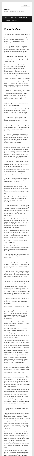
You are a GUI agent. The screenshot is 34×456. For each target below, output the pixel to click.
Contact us (14, 20)
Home (6, 17)
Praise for (23, 17)
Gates (7, 9)
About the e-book (13, 17)
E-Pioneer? (7, 20)
